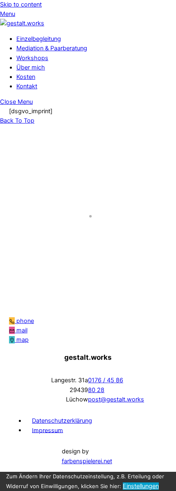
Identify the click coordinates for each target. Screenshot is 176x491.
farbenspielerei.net (87, 461)
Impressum (47, 430)
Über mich (30, 67)
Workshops (32, 58)
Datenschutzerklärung (62, 420)
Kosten (25, 77)
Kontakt (26, 86)
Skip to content (21, 4)
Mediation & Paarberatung (51, 48)
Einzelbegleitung (38, 39)
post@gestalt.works (116, 399)
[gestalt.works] (22, 23)
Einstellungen (141, 486)
